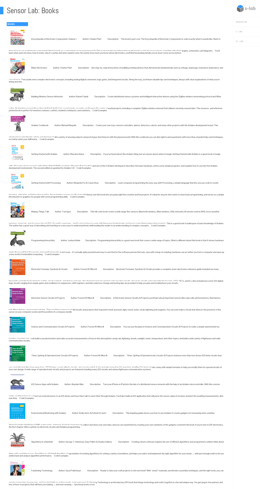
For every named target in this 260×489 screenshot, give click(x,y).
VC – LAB (239, 41)
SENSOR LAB (241, 22)
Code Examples (99, 110)
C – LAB (239, 31)
